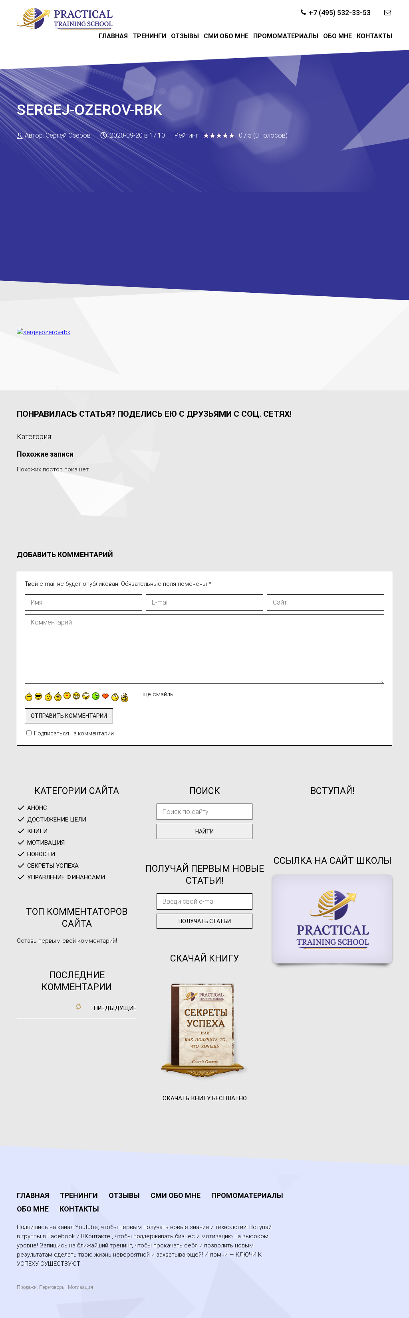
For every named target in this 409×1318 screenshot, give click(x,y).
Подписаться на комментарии (74, 733)
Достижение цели (56, 819)
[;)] (58, 696)
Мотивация (46, 842)
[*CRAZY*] (125, 697)
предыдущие (115, 1008)
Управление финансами (66, 877)
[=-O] (86, 696)
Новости (41, 854)
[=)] (29, 696)
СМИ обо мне (226, 36)
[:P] (67, 695)
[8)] (38, 696)
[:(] (48, 696)
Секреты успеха (53, 865)
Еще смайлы (157, 694)
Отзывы (185, 36)
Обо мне (337, 36)
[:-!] (95, 696)
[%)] (115, 696)
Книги (37, 831)
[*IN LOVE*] (105, 696)
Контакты (374, 36)
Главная (113, 36)
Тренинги (149, 36)
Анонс (37, 808)
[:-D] (76, 696)
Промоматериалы (285, 36)
